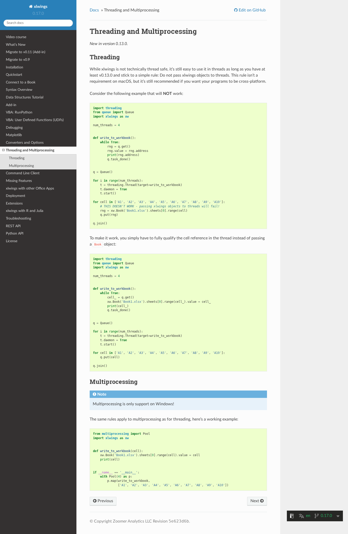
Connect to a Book (20, 82)
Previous (105, 501)
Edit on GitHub (252, 10)
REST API (13, 226)
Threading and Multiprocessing (30, 150)
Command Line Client (22, 173)
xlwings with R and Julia (24, 211)
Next (255, 501)
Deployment (15, 196)
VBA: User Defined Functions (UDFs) (35, 120)
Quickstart (14, 75)
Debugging (14, 127)
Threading (16, 158)
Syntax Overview (19, 90)
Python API (14, 233)
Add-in (11, 105)
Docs (94, 10)
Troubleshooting (18, 218)
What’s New (15, 45)
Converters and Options (25, 143)
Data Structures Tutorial (24, 97)
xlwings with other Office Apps (30, 188)
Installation (14, 67)
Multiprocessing (21, 166)
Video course (16, 37)
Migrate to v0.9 (18, 60)
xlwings (40, 7)
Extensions (14, 203)
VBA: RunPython (19, 112)
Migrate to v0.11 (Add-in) (25, 52)
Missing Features (19, 181)
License (11, 241)
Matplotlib (14, 135)
